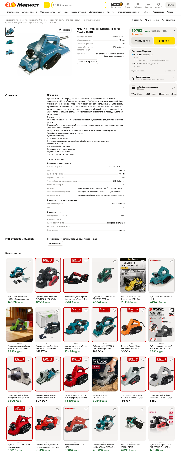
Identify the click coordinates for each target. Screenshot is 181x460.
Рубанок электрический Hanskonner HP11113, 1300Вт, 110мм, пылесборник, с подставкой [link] (131, 298)
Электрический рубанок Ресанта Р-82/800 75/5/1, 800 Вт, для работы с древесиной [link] (132, 396)
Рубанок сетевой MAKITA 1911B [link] (161, 298)
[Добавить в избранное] (29, 261)
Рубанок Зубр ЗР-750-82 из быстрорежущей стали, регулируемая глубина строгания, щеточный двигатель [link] (76, 396)
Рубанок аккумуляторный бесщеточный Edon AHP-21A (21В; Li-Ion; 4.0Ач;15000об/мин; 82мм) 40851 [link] (76, 298)
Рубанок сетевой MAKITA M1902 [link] (76, 446)
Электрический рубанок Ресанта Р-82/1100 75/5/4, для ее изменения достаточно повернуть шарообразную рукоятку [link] (161, 396)
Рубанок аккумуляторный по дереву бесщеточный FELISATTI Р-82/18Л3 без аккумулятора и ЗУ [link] (47, 446)
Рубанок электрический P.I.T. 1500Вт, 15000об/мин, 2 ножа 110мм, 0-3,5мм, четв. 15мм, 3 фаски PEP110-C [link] (47, 298)
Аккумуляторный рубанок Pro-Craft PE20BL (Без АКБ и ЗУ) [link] (19, 347)
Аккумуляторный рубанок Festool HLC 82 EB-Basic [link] (47, 347)
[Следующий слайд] (67, 54)
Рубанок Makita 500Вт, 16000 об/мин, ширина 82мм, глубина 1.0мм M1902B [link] (18, 298)
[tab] (12, 12)
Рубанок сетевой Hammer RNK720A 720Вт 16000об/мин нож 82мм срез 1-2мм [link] (104, 298)
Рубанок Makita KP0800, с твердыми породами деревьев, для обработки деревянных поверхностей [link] (104, 347)
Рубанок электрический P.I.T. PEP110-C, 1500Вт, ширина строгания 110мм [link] (160, 446)
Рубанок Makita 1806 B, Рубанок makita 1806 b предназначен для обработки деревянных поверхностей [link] (46, 396)
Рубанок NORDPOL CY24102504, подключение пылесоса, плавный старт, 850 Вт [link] (103, 396)
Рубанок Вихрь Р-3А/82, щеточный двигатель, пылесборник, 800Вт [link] (131, 347)
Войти (170, 5)
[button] (87, 61)
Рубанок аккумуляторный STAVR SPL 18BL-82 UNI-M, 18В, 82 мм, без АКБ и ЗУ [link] (161, 347)
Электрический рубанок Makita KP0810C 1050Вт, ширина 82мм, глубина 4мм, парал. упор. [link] (103, 446)
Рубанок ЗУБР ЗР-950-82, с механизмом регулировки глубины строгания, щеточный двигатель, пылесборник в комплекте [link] (19, 446)
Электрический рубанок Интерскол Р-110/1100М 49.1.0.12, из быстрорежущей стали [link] (18, 396)
